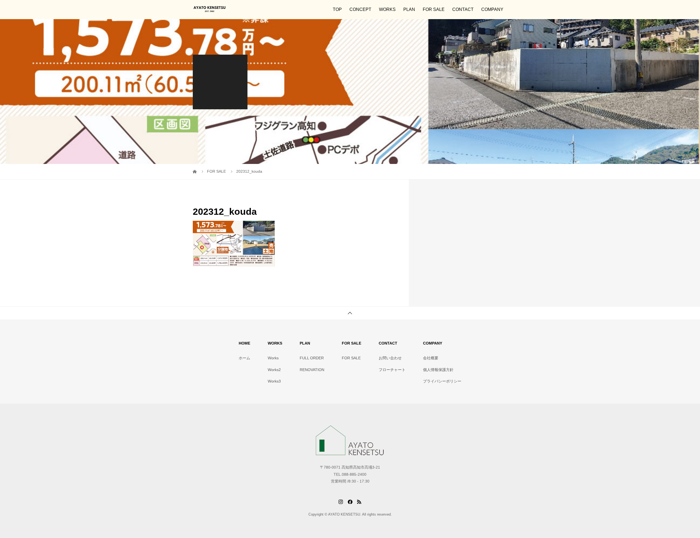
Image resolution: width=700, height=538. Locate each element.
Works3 (274, 381)
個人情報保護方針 (438, 370)
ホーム (244, 358)
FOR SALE (434, 9)
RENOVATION (312, 370)
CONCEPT (360, 9)
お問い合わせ (390, 358)
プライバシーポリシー (442, 381)
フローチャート (392, 370)
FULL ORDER (312, 358)
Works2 (274, 370)
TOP (337, 9)
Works (273, 358)
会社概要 (430, 358)
